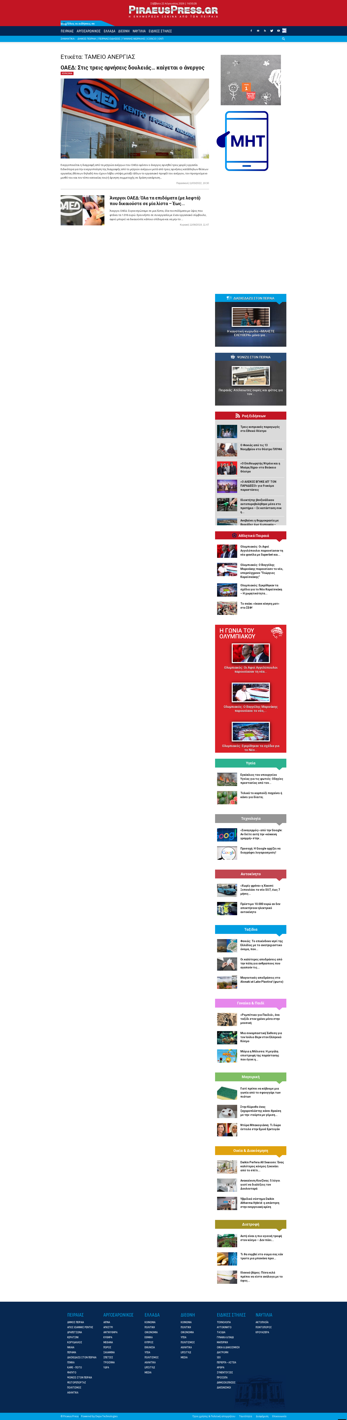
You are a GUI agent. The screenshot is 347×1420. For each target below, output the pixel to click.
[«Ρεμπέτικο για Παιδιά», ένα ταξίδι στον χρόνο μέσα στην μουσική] (227, 1019)
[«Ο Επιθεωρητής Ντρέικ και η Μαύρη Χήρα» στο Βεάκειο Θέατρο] (227, 468)
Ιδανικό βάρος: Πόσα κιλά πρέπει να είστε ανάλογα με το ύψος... (261, 1276)
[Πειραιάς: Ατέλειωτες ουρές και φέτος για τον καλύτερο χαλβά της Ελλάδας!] (250, 376)
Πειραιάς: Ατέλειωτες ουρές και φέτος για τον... (251, 392)
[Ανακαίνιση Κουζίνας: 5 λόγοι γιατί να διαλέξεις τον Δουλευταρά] (227, 1185)
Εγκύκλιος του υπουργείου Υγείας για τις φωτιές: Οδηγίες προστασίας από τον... (261, 778)
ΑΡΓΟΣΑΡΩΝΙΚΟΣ (89, 31)
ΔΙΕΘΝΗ (124, 31)
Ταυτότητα (245, 1416)
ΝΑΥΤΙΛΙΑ (139, 31)
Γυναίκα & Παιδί (250, 1003)
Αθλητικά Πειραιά (254, 536)
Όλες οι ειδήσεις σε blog (78, 24)
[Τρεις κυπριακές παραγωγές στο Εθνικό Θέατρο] (227, 431)
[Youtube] (279, 32)
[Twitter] (272, 32)
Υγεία (250, 763)
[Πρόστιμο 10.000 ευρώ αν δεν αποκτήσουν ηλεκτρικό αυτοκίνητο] (227, 908)
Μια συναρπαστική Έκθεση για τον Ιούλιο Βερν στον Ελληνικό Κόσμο (261, 1037)
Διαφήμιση (262, 1416)
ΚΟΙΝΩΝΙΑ (67, 73)
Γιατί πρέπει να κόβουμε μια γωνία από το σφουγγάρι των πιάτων (260, 1092)
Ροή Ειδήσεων (254, 416)
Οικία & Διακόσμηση (250, 1150)
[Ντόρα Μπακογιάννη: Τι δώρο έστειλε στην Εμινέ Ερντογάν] (227, 1129)
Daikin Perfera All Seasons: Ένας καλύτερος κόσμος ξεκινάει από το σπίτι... (262, 1166)
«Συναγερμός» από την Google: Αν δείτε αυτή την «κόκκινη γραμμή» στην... (261, 834)
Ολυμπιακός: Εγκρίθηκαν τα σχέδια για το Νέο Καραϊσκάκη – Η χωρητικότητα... (261, 589)
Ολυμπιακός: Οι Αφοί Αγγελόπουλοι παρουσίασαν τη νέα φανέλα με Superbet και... (261, 550)
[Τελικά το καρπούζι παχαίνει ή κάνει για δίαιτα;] (227, 797)
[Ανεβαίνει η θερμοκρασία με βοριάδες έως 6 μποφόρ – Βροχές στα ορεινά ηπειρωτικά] (227, 525)
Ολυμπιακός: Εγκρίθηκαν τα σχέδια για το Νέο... (250, 748)
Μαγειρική (251, 1077)
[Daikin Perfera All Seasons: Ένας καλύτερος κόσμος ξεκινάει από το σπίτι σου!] (227, 1167)
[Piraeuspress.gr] (173, 11)
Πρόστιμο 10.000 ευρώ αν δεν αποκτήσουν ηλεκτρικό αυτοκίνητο (260, 908)
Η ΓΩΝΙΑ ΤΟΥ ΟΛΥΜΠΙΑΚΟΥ (237, 633)
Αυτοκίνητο (251, 874)
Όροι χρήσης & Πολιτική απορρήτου (214, 1416)
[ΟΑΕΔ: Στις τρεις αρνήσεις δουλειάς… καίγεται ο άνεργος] (135, 118)
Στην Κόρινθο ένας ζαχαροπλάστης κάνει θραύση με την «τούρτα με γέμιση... (260, 1110)
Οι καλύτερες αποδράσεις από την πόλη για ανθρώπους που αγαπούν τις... (261, 963)
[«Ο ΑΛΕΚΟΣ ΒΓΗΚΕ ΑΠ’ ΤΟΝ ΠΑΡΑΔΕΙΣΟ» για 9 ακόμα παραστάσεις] (227, 486)
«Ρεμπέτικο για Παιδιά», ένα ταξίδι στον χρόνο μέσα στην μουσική (260, 1018)
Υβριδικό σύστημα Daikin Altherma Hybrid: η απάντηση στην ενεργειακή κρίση (259, 1202)
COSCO (151, 38)
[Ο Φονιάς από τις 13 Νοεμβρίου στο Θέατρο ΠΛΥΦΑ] (227, 449)
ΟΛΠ (160, 38)
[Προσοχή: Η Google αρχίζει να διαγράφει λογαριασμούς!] (227, 853)
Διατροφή (250, 1224)
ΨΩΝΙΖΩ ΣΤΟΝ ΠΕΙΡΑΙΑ (253, 357)
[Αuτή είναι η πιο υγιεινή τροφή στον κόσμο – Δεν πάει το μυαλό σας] (227, 1240)
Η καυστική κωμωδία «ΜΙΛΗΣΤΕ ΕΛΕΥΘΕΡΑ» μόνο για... (251, 333)
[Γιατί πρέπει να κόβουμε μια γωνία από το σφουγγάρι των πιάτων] (227, 1093)
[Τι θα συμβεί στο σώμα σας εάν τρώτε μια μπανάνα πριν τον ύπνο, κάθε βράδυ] (227, 1259)
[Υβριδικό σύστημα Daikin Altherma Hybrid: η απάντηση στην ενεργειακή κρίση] (227, 1203)
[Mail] (258, 32)
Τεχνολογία (251, 818)
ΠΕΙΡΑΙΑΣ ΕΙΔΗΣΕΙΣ (109, 38)
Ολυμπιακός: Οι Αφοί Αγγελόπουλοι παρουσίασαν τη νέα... (251, 670)
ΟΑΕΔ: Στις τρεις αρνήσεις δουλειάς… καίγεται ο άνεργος (132, 67)
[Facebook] (251, 32)
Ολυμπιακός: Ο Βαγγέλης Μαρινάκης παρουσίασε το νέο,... (251, 709)
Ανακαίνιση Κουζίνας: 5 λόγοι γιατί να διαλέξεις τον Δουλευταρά (260, 1184)
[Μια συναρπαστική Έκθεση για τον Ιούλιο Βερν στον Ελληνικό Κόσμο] (227, 1037)
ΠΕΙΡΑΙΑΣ (67, 31)
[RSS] (265, 32)
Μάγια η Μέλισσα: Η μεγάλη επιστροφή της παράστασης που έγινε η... (259, 1055)
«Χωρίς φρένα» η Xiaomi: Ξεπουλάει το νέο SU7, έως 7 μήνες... (260, 889)
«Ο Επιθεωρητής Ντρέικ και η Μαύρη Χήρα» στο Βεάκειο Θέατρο (260, 467)
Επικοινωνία (279, 1416)
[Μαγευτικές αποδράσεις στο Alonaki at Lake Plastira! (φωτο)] (227, 982)
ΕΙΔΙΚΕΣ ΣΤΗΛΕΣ (160, 31)
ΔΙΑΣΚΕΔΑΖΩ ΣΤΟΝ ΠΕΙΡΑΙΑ (253, 298)
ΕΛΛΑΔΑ (109, 31)
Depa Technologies (106, 1416)
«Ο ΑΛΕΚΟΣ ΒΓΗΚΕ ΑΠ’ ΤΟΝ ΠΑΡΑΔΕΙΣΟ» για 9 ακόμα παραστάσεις (258, 485)
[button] (283, 42)
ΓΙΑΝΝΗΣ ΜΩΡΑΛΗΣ (133, 38)
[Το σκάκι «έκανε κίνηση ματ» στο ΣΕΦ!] (227, 608)
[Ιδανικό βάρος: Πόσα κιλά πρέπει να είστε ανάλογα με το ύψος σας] (227, 1277)
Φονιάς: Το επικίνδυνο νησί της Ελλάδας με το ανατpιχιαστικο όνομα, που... (261, 945)
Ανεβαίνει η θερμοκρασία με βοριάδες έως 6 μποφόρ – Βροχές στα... (259, 524)
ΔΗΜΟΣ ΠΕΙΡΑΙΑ (87, 38)
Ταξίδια (250, 929)
